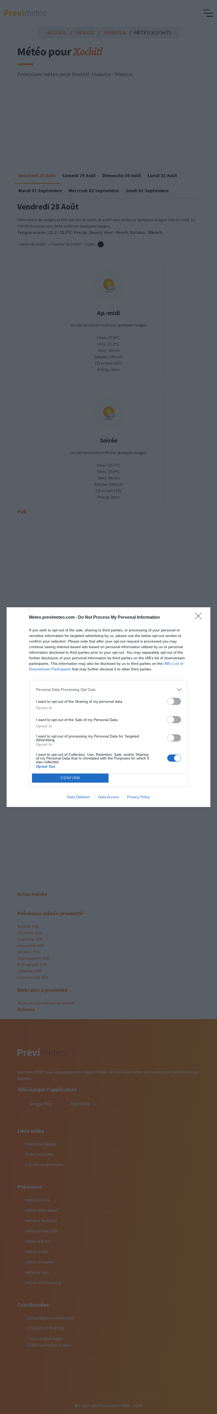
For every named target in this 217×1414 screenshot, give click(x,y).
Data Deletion (78, 797)
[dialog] (108, 707)
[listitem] (108, 689)
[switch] (174, 701)
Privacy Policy (138, 797)
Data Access (108, 797)
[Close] (200, 618)
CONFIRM (70, 778)
